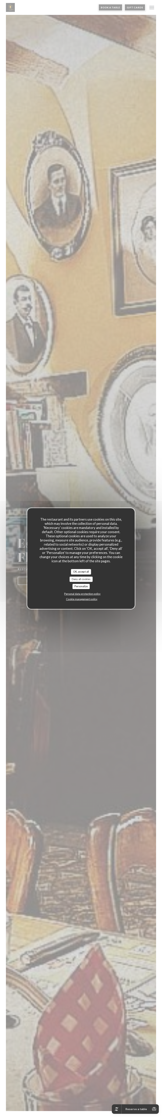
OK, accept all (81, 571)
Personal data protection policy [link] (82, 593)
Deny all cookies (81, 579)
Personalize (81, 586)
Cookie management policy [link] (81, 599)
